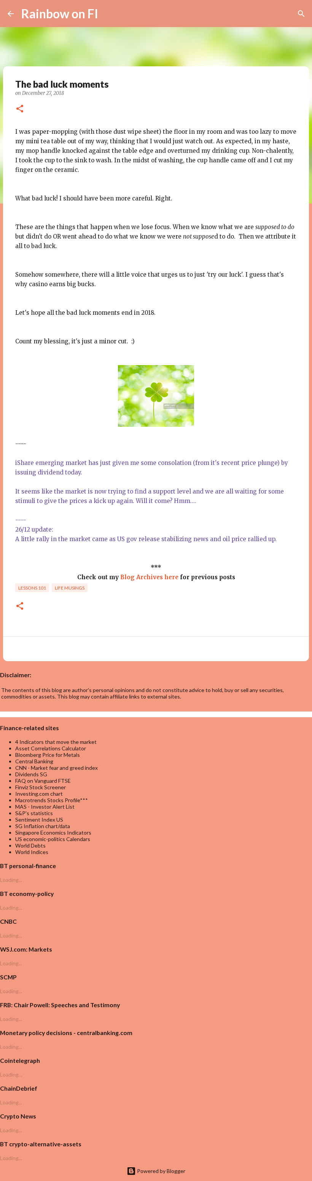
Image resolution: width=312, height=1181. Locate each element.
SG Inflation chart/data (42, 826)
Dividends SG (31, 774)
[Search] (108, 14)
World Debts (30, 845)
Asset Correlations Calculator (50, 748)
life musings (69, 588)
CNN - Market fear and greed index (56, 767)
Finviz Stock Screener (40, 787)
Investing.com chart (39, 793)
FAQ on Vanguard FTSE (43, 780)
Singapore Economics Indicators (53, 832)
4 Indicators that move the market (56, 742)
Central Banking (34, 761)
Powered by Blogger (160, 1171)
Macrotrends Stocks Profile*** (51, 800)
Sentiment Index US (39, 819)
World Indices (31, 852)
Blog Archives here (149, 577)
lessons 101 (32, 588)
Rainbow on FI (59, 13)
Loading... (11, 880)
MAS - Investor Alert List (45, 806)
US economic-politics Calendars (52, 839)
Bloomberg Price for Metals (47, 755)
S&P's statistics (34, 813)
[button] (19, 109)
